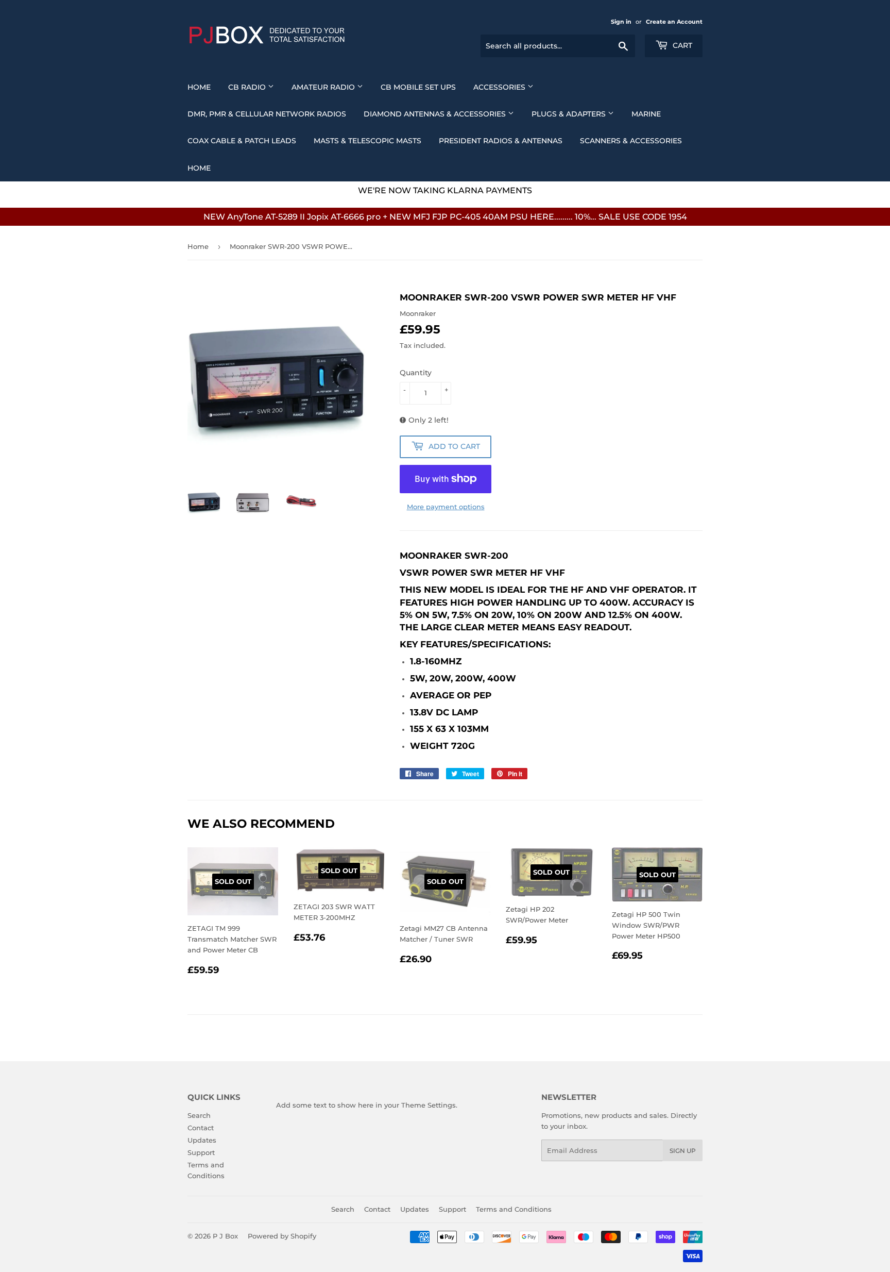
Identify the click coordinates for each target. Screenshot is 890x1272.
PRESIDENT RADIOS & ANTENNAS (500, 140)
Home (199, 87)
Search (199, 1115)
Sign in (621, 21)
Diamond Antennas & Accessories (436, 114)
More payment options (446, 507)
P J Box (225, 1236)
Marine (646, 114)
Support (201, 1152)
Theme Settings (428, 1105)
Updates (201, 1140)
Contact (200, 1128)
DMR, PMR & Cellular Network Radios (266, 114)
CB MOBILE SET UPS (418, 87)
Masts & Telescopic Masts (367, 140)
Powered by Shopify (282, 1236)
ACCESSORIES (500, 87)
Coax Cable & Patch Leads (241, 140)
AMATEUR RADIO (324, 87)
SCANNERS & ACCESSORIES (631, 140)
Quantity (416, 372)
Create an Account (674, 21)
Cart (681, 45)
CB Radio (248, 87)
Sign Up (683, 1150)
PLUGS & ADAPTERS (570, 114)
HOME (199, 168)
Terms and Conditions (514, 1209)
